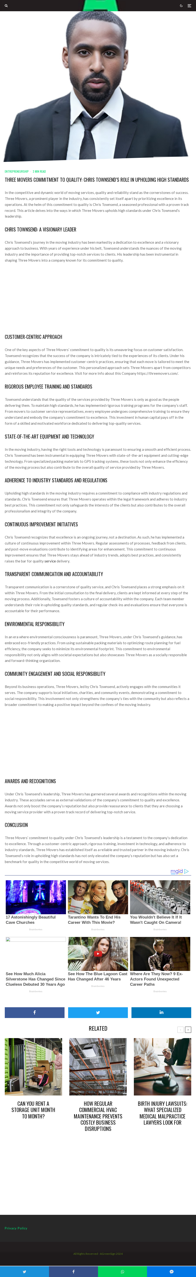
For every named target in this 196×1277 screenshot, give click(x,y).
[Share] (35, 1012)
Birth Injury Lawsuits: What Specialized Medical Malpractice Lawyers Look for (162, 1113)
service (50, 561)
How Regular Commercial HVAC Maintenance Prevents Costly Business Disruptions (98, 1116)
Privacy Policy (16, 1228)
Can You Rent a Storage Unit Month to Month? (33, 1109)
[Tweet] (98, 1012)
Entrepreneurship (17, 171)
